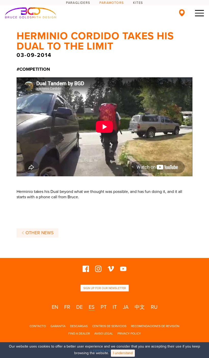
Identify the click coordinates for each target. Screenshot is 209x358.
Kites (138, 3)
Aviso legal (103, 333)
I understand (123, 353)
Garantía (58, 326)
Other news (39, 233)
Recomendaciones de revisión (155, 326)
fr (67, 307)
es (92, 307)
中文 (140, 307)
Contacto (38, 326)
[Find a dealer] (182, 12)
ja (125, 307)
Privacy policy (129, 333)
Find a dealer (79, 333)
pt (104, 307)
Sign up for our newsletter (104, 288)
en (55, 307)
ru (154, 307)
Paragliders (78, 3)
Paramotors (111, 3)
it (115, 307)
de (79, 307)
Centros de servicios (109, 326)
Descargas (79, 326)
